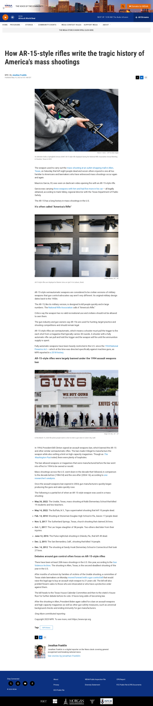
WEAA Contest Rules (71, 25)
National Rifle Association (60, 307)
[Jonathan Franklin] (40, 651)
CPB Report (121, 679)
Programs (15, 25)
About (106, 25)
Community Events (47, 25)
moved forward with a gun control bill (85, 577)
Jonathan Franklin (19, 75)
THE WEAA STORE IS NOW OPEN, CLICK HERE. (76, 30)
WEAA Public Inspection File (95, 679)
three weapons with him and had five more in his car (78, 188)
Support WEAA (91, 25)
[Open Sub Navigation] (22, 25)
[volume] (13, 17)
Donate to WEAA (139, 6)
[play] (5, 17)
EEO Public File (59, 690)
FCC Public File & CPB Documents (129, 685)
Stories (29, 25)
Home (5, 25)
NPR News (46, 628)
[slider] (16, 17)
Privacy (56, 685)
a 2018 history (56, 352)
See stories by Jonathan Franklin (64, 655)
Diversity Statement (92, 685)
